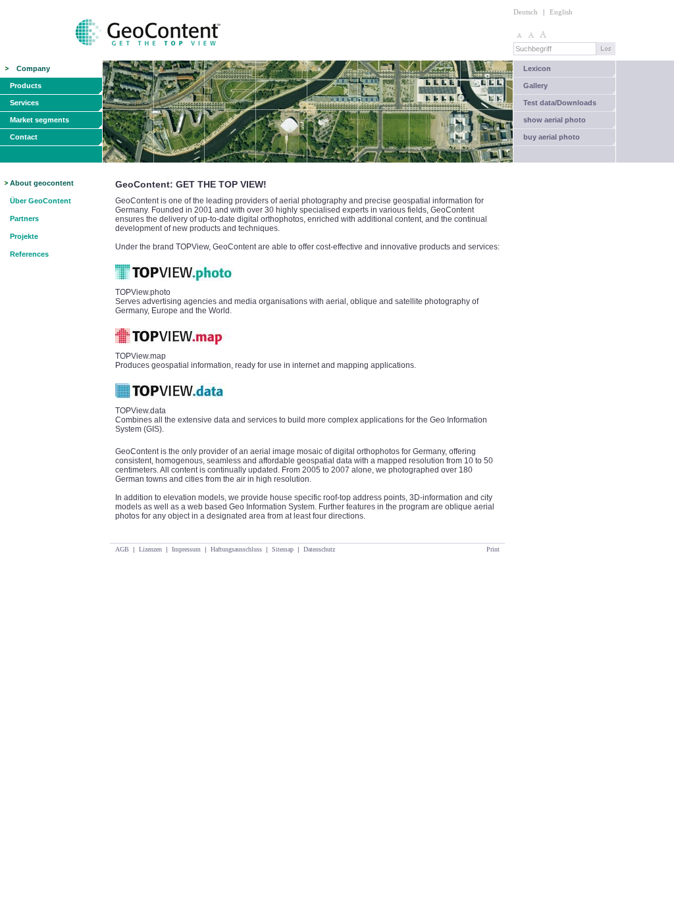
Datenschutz (319, 549)
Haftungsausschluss (236, 549)
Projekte (24, 236)
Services (24, 103)
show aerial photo (554, 120)
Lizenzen (150, 549)
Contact (24, 137)
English (561, 12)
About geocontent (42, 183)
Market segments (39, 120)
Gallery (535, 86)
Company (33, 68)
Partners (24, 218)
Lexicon (537, 68)
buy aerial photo (551, 137)
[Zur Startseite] (111, 58)
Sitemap (283, 549)
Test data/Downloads (559, 103)
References (29, 254)
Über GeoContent (40, 201)
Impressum (186, 549)
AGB (122, 549)
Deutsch (525, 12)
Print (493, 549)
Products (25, 86)
